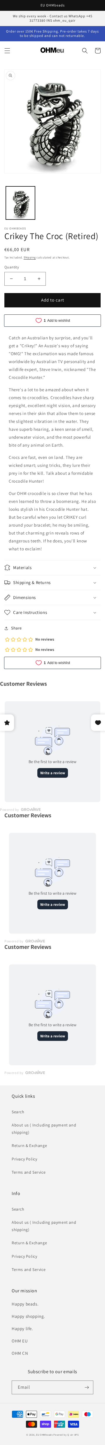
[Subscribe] (86, 1387)
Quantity (11, 267)
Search (18, 1111)
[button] (7, 50)
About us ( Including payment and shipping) (44, 1128)
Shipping (30, 257)
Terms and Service (29, 1172)
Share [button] (16, 628)
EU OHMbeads (44, 1434)
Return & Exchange (29, 1145)
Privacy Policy (24, 1159)
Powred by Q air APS (65, 1434)
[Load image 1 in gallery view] (20, 203)
